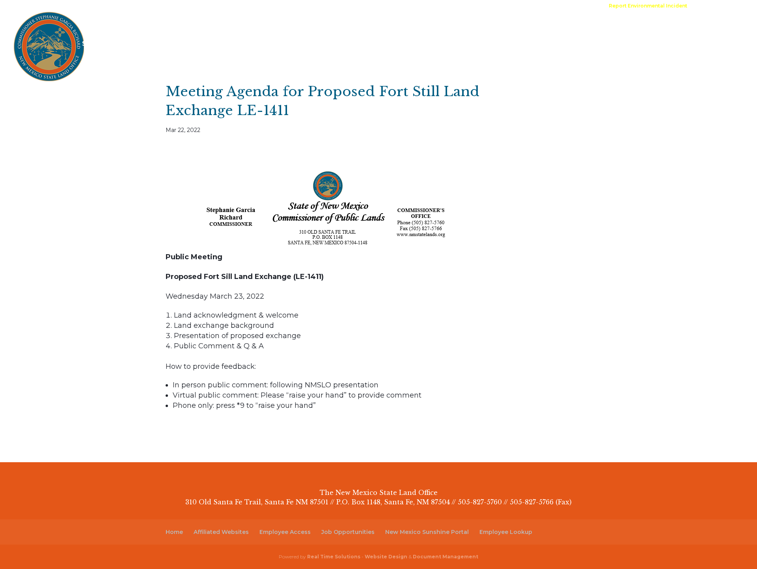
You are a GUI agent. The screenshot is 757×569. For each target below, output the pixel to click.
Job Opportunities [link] (348, 532)
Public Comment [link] (580, 6)
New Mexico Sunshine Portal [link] (427, 532)
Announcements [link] (503, 6)
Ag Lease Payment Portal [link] (582, 27)
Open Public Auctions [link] (404, 6)
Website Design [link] (386, 557)
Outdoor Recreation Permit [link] (482, 27)
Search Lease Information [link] (126, 44)
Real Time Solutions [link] (333, 557)
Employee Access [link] (285, 532)
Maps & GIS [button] (320, 27)
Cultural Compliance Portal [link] (681, 27)
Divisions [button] (136, 27)
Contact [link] (541, 6)
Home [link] (361, 6)
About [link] (92, 27)
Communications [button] (253, 27)
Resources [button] (188, 27)
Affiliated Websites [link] (221, 532)
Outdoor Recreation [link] (391, 27)
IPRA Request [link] (457, 6)
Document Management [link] (445, 557)
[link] (648, 8)
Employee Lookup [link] (505, 532)
